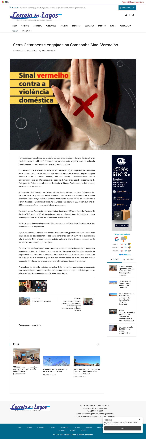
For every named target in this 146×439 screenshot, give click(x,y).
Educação (89, 26)
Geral (19, 428)
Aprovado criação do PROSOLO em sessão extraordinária (126, 330)
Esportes (76, 26)
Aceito (122, 428)
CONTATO (25, 26)
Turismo (26, 31)
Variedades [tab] (130, 260)
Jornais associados (137, 2)
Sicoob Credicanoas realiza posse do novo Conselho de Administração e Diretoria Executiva (127, 315)
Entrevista (101, 428)
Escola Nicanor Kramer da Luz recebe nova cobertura (55, 370)
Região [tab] (115, 260)
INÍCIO (14, 26)
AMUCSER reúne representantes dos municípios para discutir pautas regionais (26, 369)
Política (64, 26)
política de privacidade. (112, 424)
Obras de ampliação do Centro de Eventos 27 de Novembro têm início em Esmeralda (87, 371)
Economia (40, 428)
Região (15, 31)
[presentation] (96, 344)
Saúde (112, 26)
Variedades (51, 26)
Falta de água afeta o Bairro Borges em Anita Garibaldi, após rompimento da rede (55, 8)
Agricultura (125, 26)
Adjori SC (125, 2)
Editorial (38, 26)
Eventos (102, 26)
